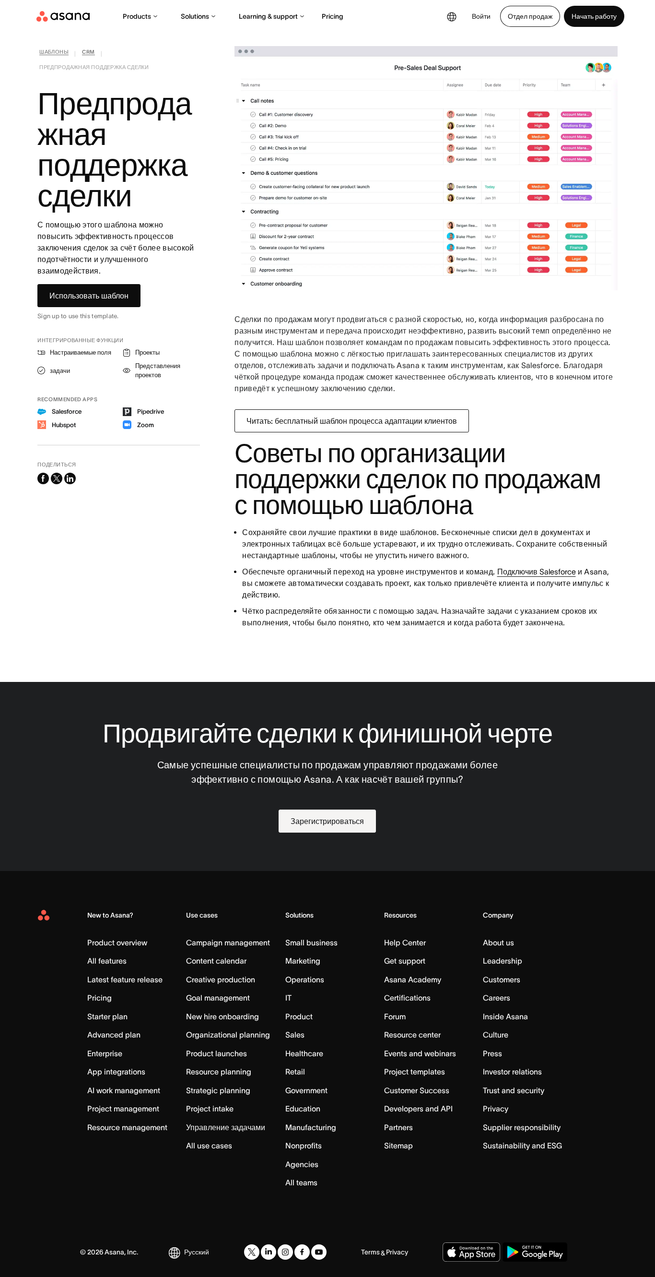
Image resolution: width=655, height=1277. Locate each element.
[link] (53, 53)
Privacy (495, 1108)
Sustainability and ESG (522, 1145)
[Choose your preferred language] (451, 16)
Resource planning (218, 1071)
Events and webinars (420, 1053)
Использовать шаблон (89, 295)
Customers (501, 979)
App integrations (116, 1071)
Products (137, 16)
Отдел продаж (530, 16)
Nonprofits (303, 1145)
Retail (295, 1071)
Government (306, 1090)
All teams (301, 1182)
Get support (404, 960)
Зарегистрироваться (327, 821)
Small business (311, 942)
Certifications (407, 997)
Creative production (220, 979)
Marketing (302, 960)
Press (492, 1053)
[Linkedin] (268, 1252)
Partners (398, 1127)
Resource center (412, 1034)
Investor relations (512, 1071)
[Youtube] (319, 1252)
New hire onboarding (222, 1016)
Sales (294, 1034)
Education (302, 1108)
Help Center (405, 942)
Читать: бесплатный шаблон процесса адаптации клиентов (351, 421)
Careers (496, 997)
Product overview (117, 942)
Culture (495, 1034)
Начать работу (594, 16)
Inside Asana (505, 1016)
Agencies (301, 1164)
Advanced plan (113, 1034)
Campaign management (228, 942)
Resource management (127, 1127)
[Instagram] (285, 1252)
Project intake (210, 1108)
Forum (395, 1016)
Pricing (332, 16)
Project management (123, 1108)
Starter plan (107, 1016)
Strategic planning (218, 1090)
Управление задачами (225, 1127)
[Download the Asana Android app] (535, 1252)
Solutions (195, 16)
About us (498, 942)
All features (107, 960)
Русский (196, 1252)
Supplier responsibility (522, 1127)
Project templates (414, 1071)
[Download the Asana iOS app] (471, 1252)
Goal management (218, 997)
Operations (304, 979)
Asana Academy (412, 979)
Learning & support (268, 16)
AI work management (123, 1090)
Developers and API (418, 1108)
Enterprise (104, 1053)
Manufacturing (310, 1127)
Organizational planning (228, 1034)
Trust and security (513, 1090)
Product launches (216, 1053)
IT (288, 997)
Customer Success (416, 1090)
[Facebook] (302, 1252)
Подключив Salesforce (536, 571)
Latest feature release (125, 979)
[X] (251, 1252)
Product (299, 1016)
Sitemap (398, 1145)
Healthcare (304, 1053)
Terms (370, 1252)
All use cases (209, 1145)
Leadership (502, 960)
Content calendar (216, 960)
